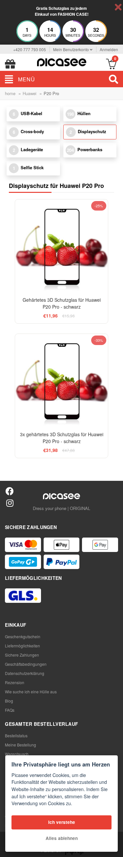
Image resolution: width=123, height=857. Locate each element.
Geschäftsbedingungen (26, 664)
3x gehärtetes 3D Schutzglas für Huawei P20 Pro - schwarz (61, 437)
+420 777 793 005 (29, 49)
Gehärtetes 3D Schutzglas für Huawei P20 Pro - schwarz (62, 303)
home (10, 93)
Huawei (29, 93)
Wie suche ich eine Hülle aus (31, 691)
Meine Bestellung (20, 744)
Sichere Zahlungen (22, 655)
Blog (9, 701)
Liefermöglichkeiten (22, 645)
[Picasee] (61, 61)
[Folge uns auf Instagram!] (10, 503)
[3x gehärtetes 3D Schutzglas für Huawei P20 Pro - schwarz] (61, 380)
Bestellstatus (16, 735)
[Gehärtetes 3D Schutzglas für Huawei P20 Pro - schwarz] (61, 246)
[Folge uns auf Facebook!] (10, 491)
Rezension (14, 682)
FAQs (9, 710)
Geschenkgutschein (22, 636)
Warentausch (17, 754)
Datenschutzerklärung (24, 673)
